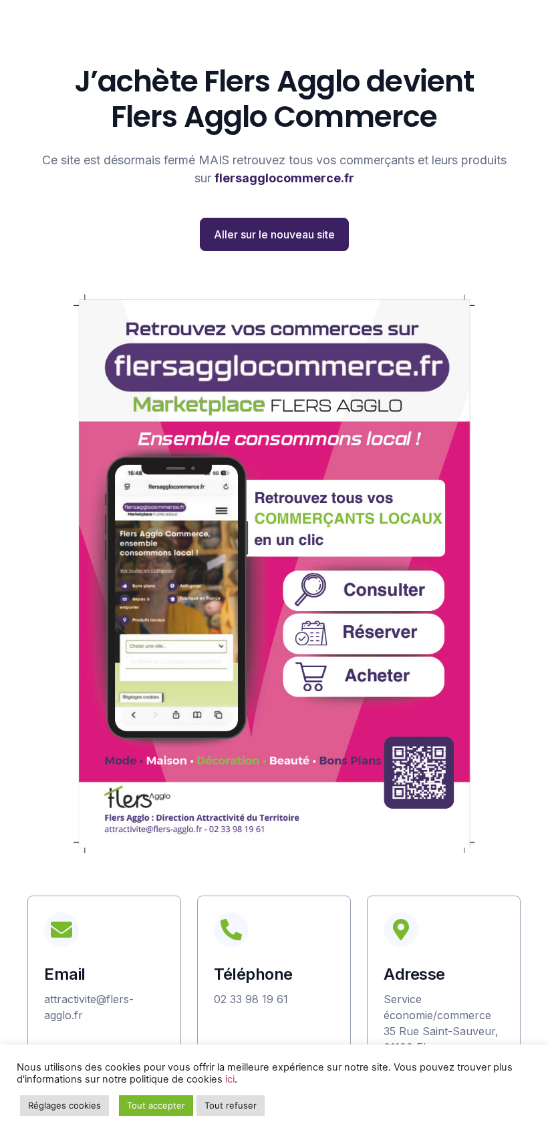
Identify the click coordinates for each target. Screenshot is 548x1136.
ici (230, 1079)
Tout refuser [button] (230, 1105)
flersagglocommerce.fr (284, 178)
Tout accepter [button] (156, 1105)
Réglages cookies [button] (64, 1105)
